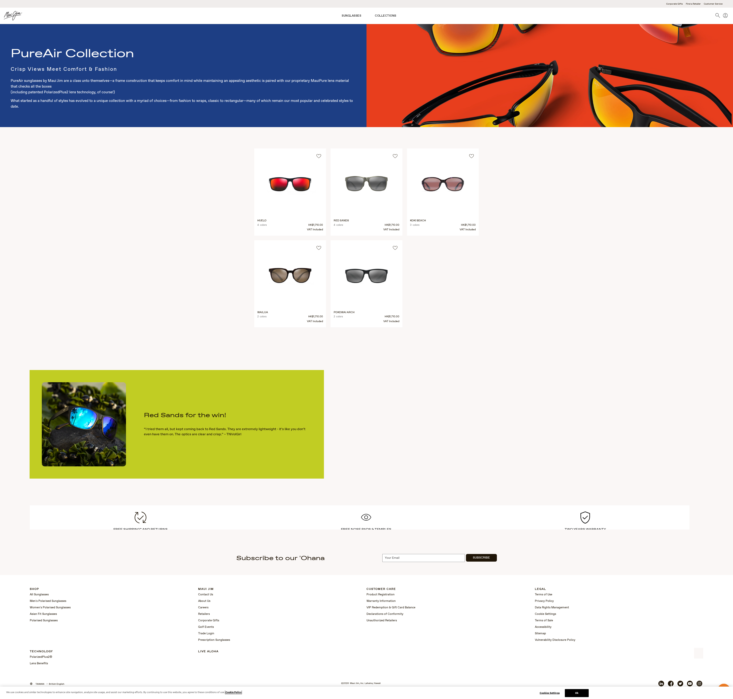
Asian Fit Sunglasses (43, 614)
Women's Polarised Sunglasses (50, 608)
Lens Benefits (39, 663)
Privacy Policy (544, 601)
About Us (204, 601)
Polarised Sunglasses (44, 620)
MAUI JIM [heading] (206, 589)
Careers (203, 608)
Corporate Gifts (674, 4)
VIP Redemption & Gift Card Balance (390, 608)
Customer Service (713, 4)
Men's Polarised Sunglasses (48, 601)
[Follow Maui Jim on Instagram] (699, 685)
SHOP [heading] (34, 589)
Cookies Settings (550, 693)
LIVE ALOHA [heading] (208, 651)
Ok (576, 693)
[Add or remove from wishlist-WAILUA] (319, 248)
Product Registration (380, 595)
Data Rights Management (552, 608)
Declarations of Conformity (384, 614)
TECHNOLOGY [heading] (41, 651)
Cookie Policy (233, 692)
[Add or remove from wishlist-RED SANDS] (395, 156)
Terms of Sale (544, 620)
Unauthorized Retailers (381, 620)
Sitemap (540, 633)
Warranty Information (381, 601)
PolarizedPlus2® (41, 657)
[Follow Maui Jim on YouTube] (690, 685)
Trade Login (206, 633)
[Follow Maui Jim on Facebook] (671, 685)
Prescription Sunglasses (214, 640)
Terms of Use (543, 595)
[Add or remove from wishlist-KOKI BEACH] (471, 156)
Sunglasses (351, 15)
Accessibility (543, 627)
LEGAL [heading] (540, 589)
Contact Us (205, 595)
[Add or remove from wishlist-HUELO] (319, 156)
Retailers (204, 614)
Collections (385, 15)
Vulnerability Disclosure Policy (555, 640)
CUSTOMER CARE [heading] (381, 589)
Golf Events (206, 627)
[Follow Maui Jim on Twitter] (680, 685)
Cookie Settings (545, 614)
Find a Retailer (693, 4)
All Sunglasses (39, 595)
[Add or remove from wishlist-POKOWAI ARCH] (395, 248)
